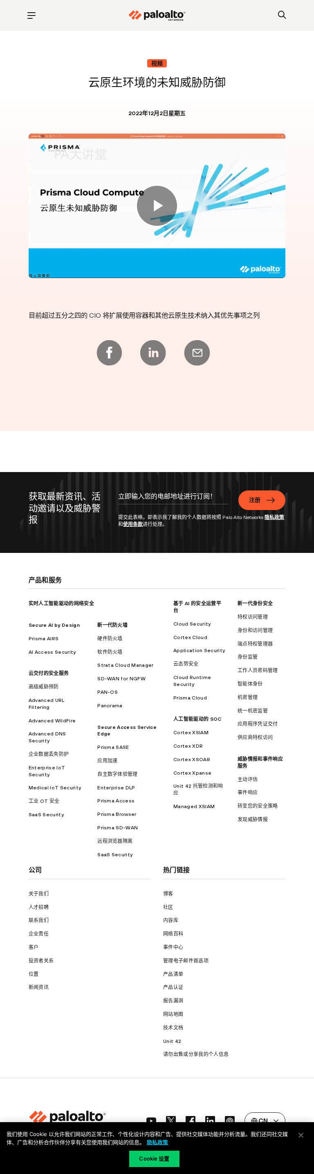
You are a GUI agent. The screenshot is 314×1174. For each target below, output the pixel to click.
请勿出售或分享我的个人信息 (196, 1054)
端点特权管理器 (255, 644)
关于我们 (39, 894)
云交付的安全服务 (49, 673)
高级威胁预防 (44, 687)
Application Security (199, 650)
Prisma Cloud (190, 698)
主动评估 (248, 779)
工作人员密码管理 (258, 670)
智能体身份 (250, 684)
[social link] (151, 1121)
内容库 (170, 920)
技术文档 (173, 1028)
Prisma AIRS (44, 639)
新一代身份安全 (255, 603)
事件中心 (173, 947)
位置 (34, 974)
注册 (255, 500)
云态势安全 (186, 664)
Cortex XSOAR (191, 759)
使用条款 (133, 524)
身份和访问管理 (255, 630)
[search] (282, 15)
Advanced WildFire (52, 721)
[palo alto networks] (157, 15)
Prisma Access (116, 801)
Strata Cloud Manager (125, 665)
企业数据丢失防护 (49, 754)
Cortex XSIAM (191, 732)
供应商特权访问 (255, 737)
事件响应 (248, 792)
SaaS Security (46, 815)
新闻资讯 (39, 987)
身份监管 (248, 657)
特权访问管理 (253, 617)
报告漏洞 (173, 1001)
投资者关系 (41, 961)
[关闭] (301, 1135)
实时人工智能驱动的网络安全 (61, 603)
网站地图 (173, 1014)
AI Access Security (52, 652)
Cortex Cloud (190, 637)
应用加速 (107, 761)
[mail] (197, 353)
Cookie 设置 (154, 1158)
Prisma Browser (116, 814)
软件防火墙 (110, 652)
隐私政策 (274, 517)
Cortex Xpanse (192, 773)
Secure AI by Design (54, 625)
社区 (168, 907)
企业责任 (39, 934)
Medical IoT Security (55, 788)
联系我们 (39, 920)
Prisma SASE (113, 747)
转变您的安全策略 (258, 806)
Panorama (110, 705)
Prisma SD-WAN (117, 828)
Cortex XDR (188, 746)
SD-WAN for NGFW (121, 679)
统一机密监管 (253, 711)
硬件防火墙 (110, 639)
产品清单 (173, 974)
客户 (34, 947)
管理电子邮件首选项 (186, 961)
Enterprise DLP (116, 788)
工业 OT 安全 (44, 801)
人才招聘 (39, 907)
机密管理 (248, 697)
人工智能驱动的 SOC (197, 719)
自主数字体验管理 (117, 774)
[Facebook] (109, 353)
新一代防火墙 (112, 625)
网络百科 (173, 934)
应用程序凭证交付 (258, 724)
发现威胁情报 (253, 819)
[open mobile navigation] (31, 15)
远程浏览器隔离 (114, 841)
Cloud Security (192, 624)
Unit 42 (172, 1041)
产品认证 (173, 987)
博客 (168, 894)
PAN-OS (107, 692)
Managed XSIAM (194, 806)
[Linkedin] (153, 353)
